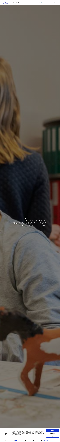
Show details (46, 440)
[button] (30, 2)
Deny (52, 436)
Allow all (52, 430)
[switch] (25, 440)
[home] (5, 2)
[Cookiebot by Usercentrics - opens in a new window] (6, 440)
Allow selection (52, 433)
